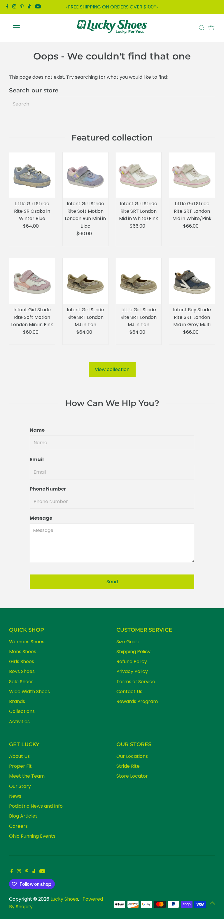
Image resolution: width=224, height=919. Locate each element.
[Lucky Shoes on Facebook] (7, 7)
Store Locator (132, 776)
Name (37, 430)
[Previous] (67, 7)
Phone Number (48, 489)
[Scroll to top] (212, 903)
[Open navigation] (33, 27)
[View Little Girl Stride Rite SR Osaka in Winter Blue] (32, 175)
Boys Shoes (22, 671)
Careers (18, 826)
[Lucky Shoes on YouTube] (38, 7)
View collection (112, 369)
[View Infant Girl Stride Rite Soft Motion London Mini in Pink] (32, 281)
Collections (22, 711)
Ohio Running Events (32, 836)
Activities (19, 721)
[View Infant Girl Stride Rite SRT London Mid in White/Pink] (139, 175)
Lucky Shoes (64, 899)
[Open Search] (201, 27)
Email (37, 459)
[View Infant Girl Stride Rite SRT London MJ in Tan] (85, 281)
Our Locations (132, 756)
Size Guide (127, 641)
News (15, 796)
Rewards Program (137, 701)
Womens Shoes (26, 641)
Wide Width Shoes (29, 691)
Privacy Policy (132, 671)
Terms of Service (135, 681)
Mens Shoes (22, 651)
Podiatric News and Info (36, 806)
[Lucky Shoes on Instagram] (14, 7)
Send (112, 581)
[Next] (157, 7)
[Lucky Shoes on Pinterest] (22, 7)
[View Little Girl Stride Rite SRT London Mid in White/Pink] (192, 175)
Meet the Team (27, 776)
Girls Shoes (21, 661)
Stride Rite (128, 766)
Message (41, 518)
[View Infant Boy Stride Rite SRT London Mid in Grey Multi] (192, 281)
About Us (19, 756)
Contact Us (129, 691)
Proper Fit (20, 766)
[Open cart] (211, 27)
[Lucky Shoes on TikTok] (29, 7)
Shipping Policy (133, 651)
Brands (17, 701)
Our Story (20, 786)
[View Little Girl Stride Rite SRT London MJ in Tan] (139, 281)
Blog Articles (23, 816)
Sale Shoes (21, 681)
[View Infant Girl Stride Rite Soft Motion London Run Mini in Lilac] (85, 175)
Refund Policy (131, 661)
